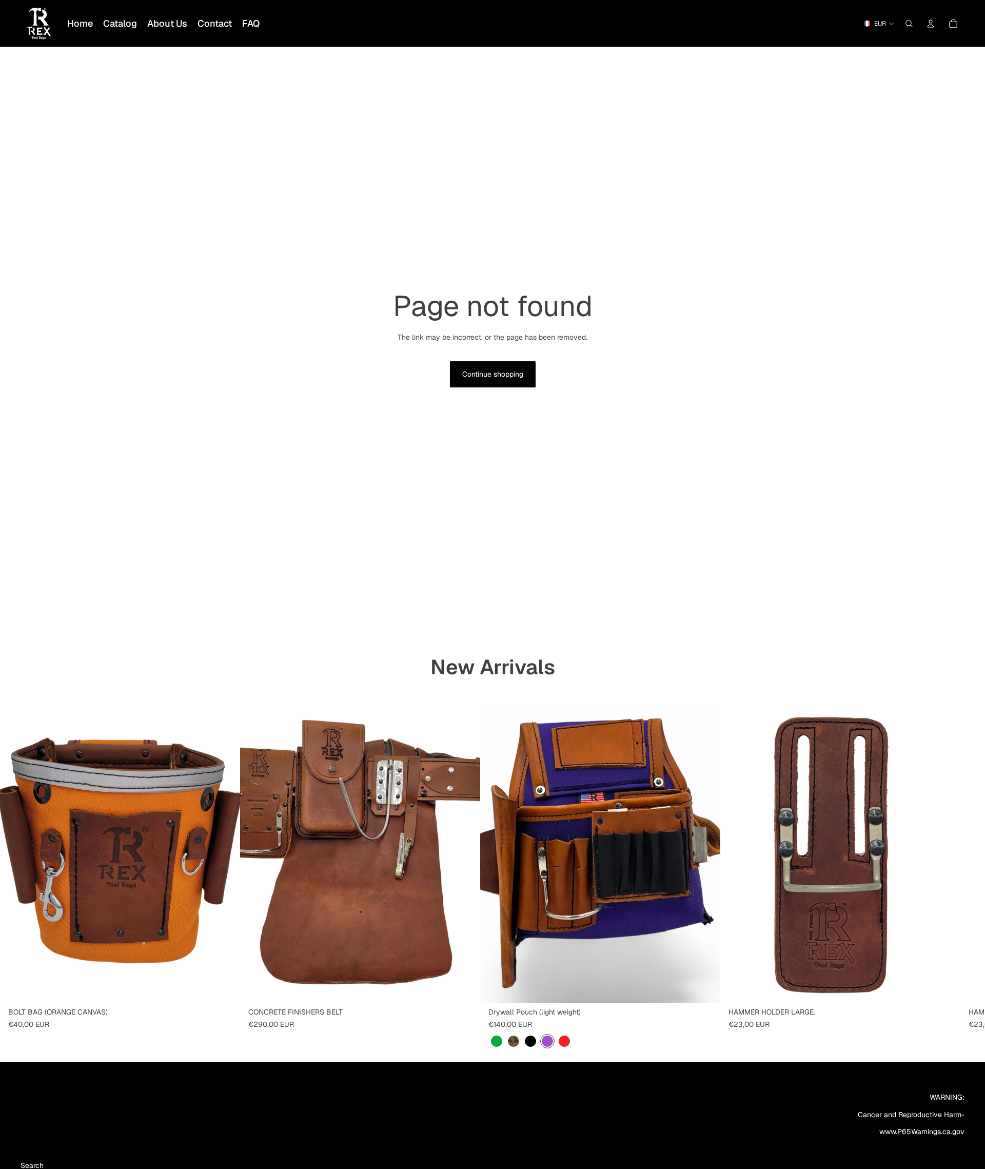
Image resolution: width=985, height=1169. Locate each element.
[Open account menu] (930, 23)
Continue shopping (492, 374)
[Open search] (909, 23)
